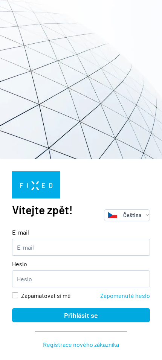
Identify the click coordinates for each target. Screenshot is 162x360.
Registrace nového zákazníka (81, 344)
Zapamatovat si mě (46, 295)
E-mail (20, 232)
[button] (147, 215)
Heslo (19, 263)
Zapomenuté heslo (125, 295)
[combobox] (124, 215)
